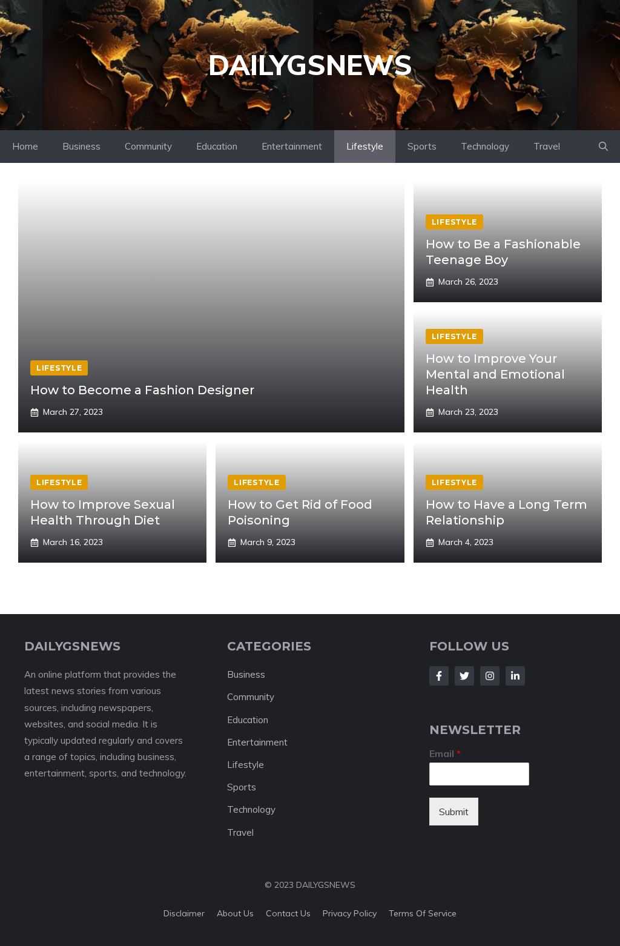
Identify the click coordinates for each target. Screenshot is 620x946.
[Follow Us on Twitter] (464, 676)
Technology (485, 146)
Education (216, 146)
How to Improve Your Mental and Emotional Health (495, 374)
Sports (422, 146)
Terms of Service (423, 913)
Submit (454, 811)
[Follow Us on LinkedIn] (515, 676)
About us (235, 913)
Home (25, 146)
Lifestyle (364, 146)
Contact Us (288, 913)
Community (148, 146)
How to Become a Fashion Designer (142, 390)
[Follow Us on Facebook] (439, 676)
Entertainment (292, 146)
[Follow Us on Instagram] (490, 676)
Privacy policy (350, 913)
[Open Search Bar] (603, 146)
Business (81, 146)
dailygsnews (310, 64)
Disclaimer (184, 913)
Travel (546, 146)
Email (445, 753)
